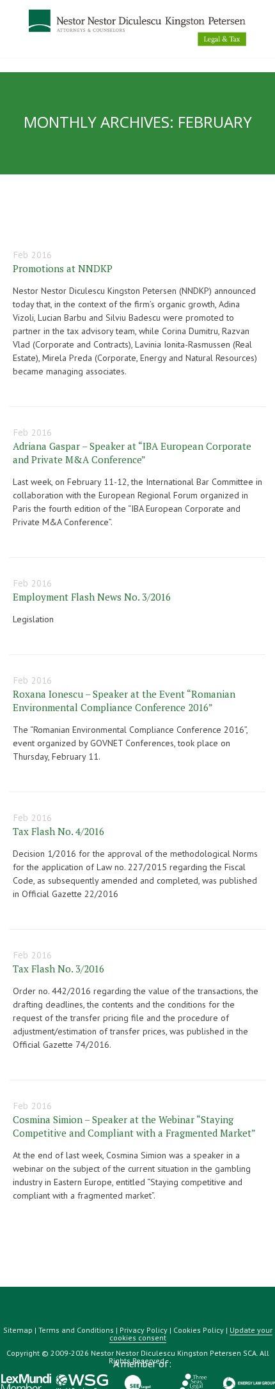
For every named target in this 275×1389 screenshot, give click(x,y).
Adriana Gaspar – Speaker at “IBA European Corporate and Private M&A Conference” (132, 453)
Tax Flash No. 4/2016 (58, 831)
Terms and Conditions (76, 1330)
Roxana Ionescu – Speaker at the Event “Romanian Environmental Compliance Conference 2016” (124, 700)
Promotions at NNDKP (63, 268)
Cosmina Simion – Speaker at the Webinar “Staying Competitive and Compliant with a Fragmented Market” (134, 1126)
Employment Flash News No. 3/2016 (92, 596)
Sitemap (18, 1330)
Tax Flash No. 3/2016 (58, 968)
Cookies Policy (198, 1330)
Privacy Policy (144, 1330)
